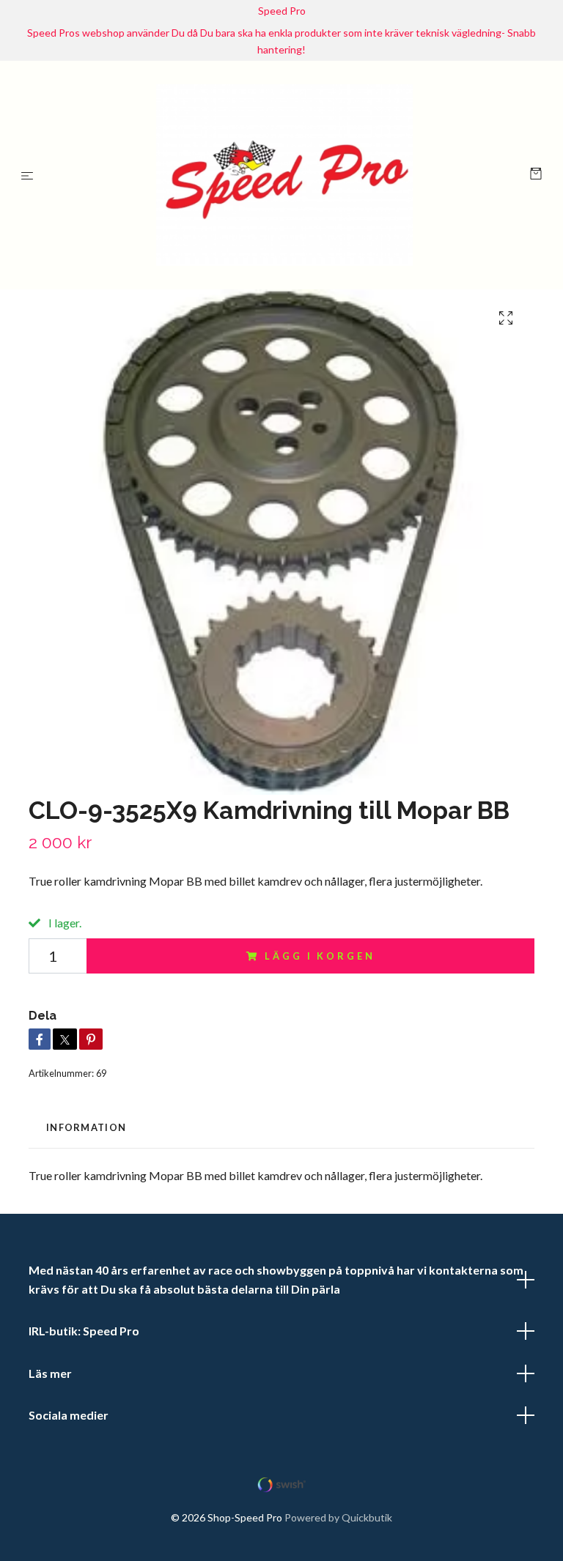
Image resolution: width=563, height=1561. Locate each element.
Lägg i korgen (320, 960)
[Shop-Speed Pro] (284, 177)
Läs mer (50, 1377)
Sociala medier (68, 1420)
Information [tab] (86, 1132)
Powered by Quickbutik (338, 1522)
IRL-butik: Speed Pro (84, 1336)
